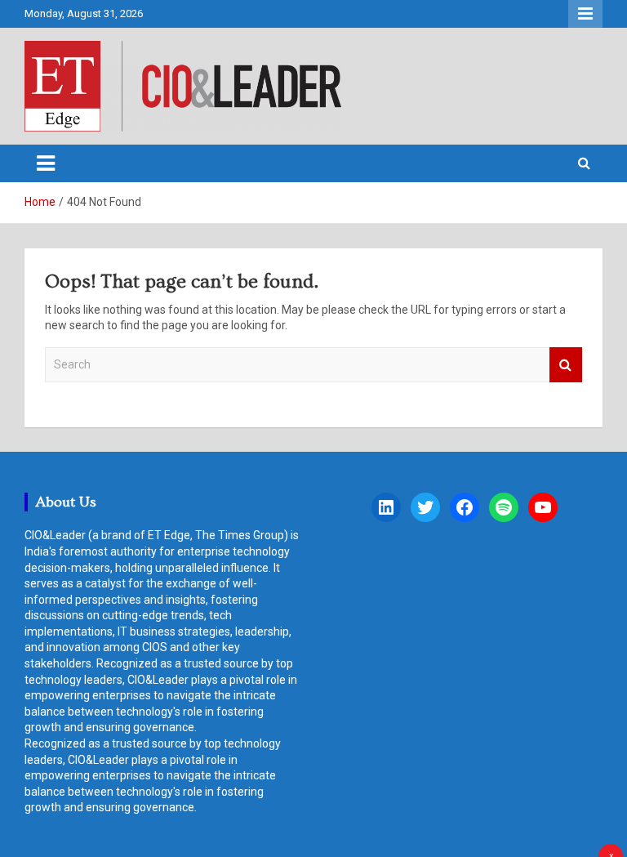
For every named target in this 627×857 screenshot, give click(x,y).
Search (565, 364)
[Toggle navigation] (45, 163)
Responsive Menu (585, 14)
